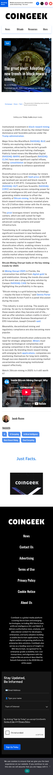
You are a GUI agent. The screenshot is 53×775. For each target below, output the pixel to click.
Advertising (26, 558)
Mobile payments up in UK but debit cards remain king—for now (21, 3)
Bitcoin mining (21, 198)
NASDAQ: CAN (18, 283)
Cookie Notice (26, 591)
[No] (49, 766)
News (7, 29)
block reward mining (39, 127)
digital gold (38, 274)
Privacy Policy (26, 580)
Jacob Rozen (11, 85)
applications (28, 353)
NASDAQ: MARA (11, 156)
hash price (33, 177)
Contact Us (26, 547)
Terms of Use (26, 569)
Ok (27, 771)
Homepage (8, 104)
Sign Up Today (12, 747)
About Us (26, 602)
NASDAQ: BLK (38, 141)
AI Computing (14, 434)
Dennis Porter (43, 294)
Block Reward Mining (11, 440)
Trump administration (13, 136)
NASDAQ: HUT (10, 186)
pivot (9, 212)
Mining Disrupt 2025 (15, 271)
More (45, 29)
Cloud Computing (28, 440)
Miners (36, 341)
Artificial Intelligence (31, 434)
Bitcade (20, 29)
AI (4, 434)
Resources (32, 29)
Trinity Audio (27, 117)
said (38, 321)
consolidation (16, 162)
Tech (7, 43)
